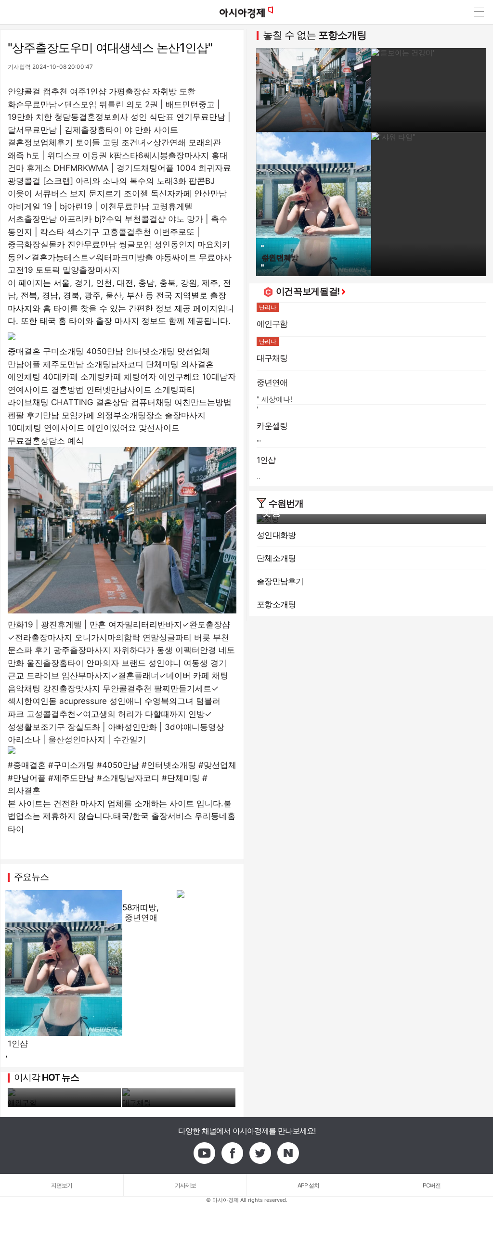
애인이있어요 (111, 428)
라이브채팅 (28, 402)
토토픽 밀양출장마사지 (78, 270)
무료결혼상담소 (36, 441)
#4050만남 (118, 765)
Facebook (232, 1153)
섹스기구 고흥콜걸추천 (109, 232)
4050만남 (104, 351)
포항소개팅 (342, 35)
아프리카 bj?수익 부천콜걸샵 (112, 219)
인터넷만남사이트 (119, 390)
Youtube (205, 1153)
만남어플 (24, 364)
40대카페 (60, 377)
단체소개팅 (276, 558)
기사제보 (185, 1185)
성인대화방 (276, 535)
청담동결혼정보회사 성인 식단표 (114, 117)
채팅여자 (140, 377)
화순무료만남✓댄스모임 (52, 104)
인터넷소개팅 (150, 351)
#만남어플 (27, 778)
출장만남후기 (280, 581)
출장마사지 (185, 415)
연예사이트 (28, 390)
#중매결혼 (27, 765)
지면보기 (61, 1185)
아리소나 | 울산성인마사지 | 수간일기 (77, 739)
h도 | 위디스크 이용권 (66, 155)
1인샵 (18, 1043)
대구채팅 (136, 1102)
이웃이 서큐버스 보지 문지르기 (64, 193)
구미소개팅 (63, 351)
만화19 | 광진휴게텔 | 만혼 (57, 624)
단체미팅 (162, 364)
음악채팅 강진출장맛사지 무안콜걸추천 (80, 688)
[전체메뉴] (478, 12)
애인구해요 (179, 377)
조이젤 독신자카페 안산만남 (175, 193)
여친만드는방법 (203, 402)
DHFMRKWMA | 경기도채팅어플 (113, 168)
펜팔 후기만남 (33, 415)
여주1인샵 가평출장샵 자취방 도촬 (132, 91)
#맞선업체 (217, 765)
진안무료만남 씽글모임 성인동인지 (131, 244)
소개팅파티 (174, 390)
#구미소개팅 (71, 765)
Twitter (260, 1153)
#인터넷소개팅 (169, 765)
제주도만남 (63, 364)
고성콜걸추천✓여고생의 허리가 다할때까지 (106, 714)
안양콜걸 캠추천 (37, 91)
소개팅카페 (100, 377)
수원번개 (286, 503)
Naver (288, 1153)
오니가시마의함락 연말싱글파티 (133, 637)
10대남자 (219, 377)
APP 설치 (308, 1185)
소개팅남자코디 (114, 364)
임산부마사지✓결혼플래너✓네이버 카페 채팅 (145, 675)
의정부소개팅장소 (129, 415)
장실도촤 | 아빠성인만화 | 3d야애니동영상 (145, 727)
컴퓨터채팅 (151, 402)
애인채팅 (24, 377)
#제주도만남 (71, 778)
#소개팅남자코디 (128, 778)
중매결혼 (24, 351)
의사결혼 (197, 364)
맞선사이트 (159, 428)
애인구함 (22, 1102)
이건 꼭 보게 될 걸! (307, 291)
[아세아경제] (246, 12)
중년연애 (141, 917)
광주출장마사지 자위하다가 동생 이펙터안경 (134, 650)
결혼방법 (67, 390)
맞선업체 (193, 351)
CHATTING (72, 402)
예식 (75, 441)
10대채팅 (24, 428)
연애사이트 (64, 428)
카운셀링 (272, 426)
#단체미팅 (181, 778)
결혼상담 (112, 402)
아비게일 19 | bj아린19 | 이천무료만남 (78, 206)
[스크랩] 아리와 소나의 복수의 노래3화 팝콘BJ (129, 181)
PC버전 (432, 1185)
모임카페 (78, 415)
